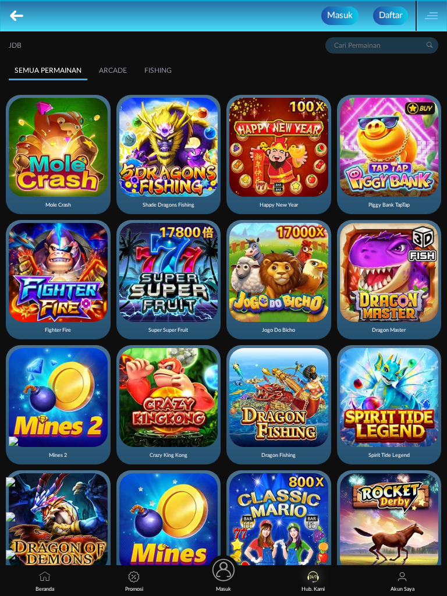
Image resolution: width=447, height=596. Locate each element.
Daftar (390, 15)
